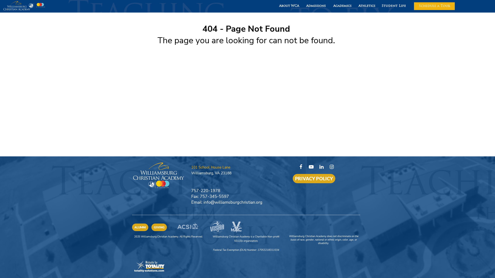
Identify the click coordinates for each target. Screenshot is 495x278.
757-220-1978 (205, 191)
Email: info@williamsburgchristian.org (226, 202)
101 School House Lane (210, 167)
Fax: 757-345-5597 (210, 196)
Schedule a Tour (434, 6)
